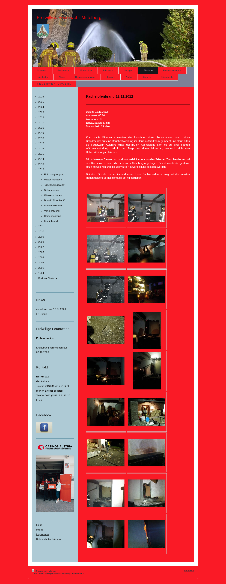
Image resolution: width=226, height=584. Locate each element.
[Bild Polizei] (146, 452)
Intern (39, 529)
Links (39, 524)
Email (39, 400)
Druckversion (41, 571)
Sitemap (52, 571)
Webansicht (189, 570)
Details (43, 313)
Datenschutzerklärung (48, 539)
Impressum (42, 534)
